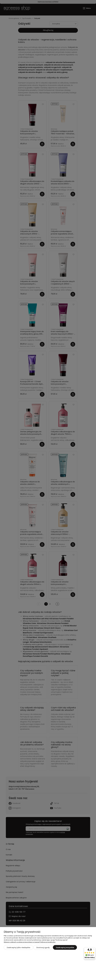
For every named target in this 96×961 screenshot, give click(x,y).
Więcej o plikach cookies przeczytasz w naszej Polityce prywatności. (30, 942)
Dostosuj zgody (43, 947)
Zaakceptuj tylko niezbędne (18, 947)
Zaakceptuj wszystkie (65, 947)
